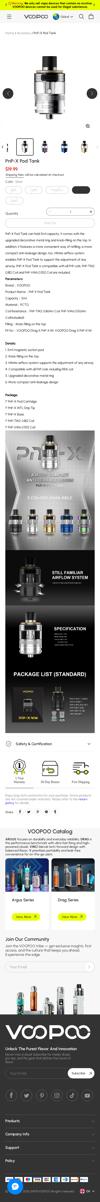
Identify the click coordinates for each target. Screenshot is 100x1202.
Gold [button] (33, 190)
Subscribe (78, 1073)
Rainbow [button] (57, 190)
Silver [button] (81, 190)
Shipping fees (15, 175)
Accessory (24, 33)
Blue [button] (14, 190)
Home (9, 33)
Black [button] (14, 201)
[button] (9, 16)
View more (23, 917)
